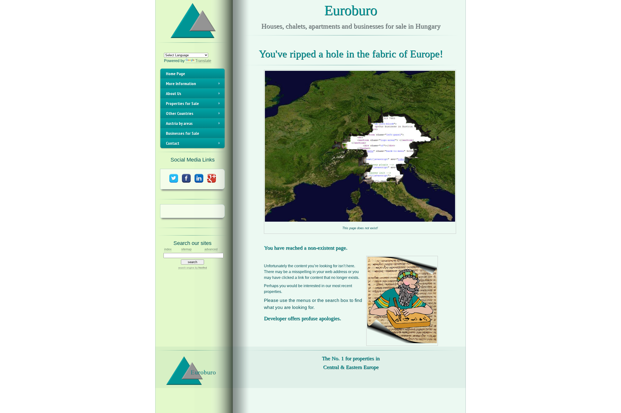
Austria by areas (194, 124)
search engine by (192, 267)
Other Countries (194, 114)
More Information (194, 85)
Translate (203, 61)
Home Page (175, 73)
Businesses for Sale (182, 133)
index (168, 249)
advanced (211, 249)
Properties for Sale (194, 104)
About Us (194, 94)
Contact (194, 144)
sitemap (186, 249)
